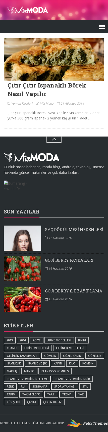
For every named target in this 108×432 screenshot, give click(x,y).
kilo (72, 363)
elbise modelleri (36, 348)
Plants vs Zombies (55, 371)
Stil (85, 386)
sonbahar (39, 386)
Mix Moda (46, 103)
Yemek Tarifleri (21, 103)
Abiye (36, 340)
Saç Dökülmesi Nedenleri (74, 229)
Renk (10, 386)
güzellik (94, 356)
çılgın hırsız (52, 402)
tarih (51, 394)
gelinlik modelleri (70, 348)
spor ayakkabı (64, 386)
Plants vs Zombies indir (72, 379)
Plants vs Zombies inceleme (27, 379)
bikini (82, 340)
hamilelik (14, 363)
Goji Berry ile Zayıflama (73, 290)
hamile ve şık (37, 363)
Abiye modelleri (59, 340)
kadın (58, 363)
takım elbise (31, 394)
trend (66, 394)
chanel (12, 348)
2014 (23, 340)
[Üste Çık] (54, 140)
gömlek (50, 356)
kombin (87, 363)
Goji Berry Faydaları (69, 260)
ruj (23, 386)
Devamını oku (54, 59)
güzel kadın (72, 356)
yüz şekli (13, 402)
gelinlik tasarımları (22, 356)
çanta (31, 402)
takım (11, 394)
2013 (10, 340)
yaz (81, 394)
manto (29, 371)
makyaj (12, 371)
